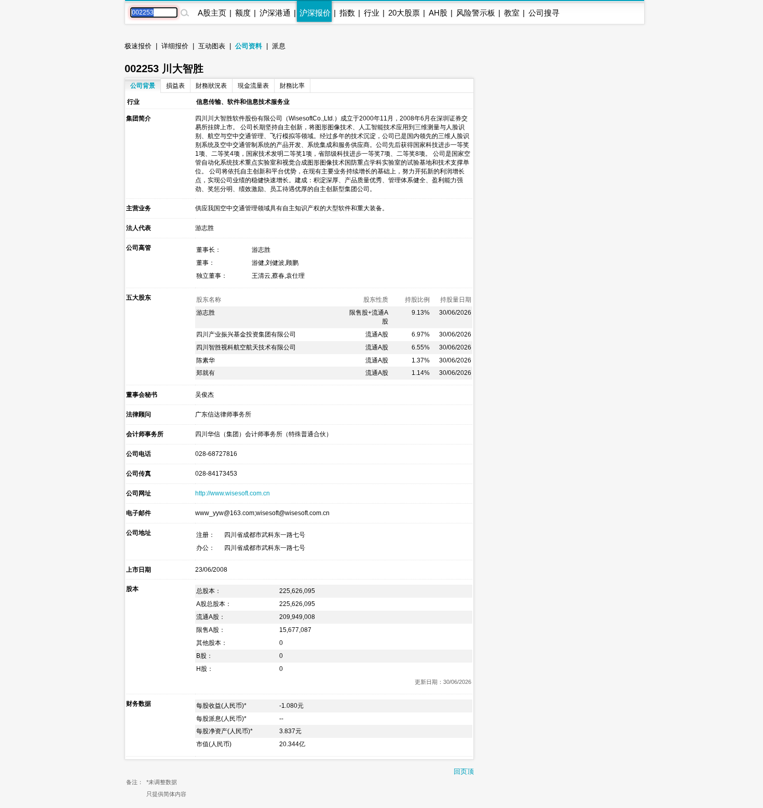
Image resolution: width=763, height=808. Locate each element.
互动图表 (211, 46)
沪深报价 (315, 12)
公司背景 (142, 85)
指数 (347, 12)
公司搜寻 (544, 12)
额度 (243, 12)
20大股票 (404, 12)
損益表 (175, 85)
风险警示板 (475, 12)
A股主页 (212, 12)
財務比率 (292, 85)
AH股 (438, 12)
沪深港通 (275, 12)
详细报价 (174, 46)
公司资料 (248, 46)
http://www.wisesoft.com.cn (232, 493)
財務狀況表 (211, 85)
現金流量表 (253, 85)
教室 (512, 12)
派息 (278, 46)
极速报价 (138, 46)
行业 (371, 12)
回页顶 (464, 771)
